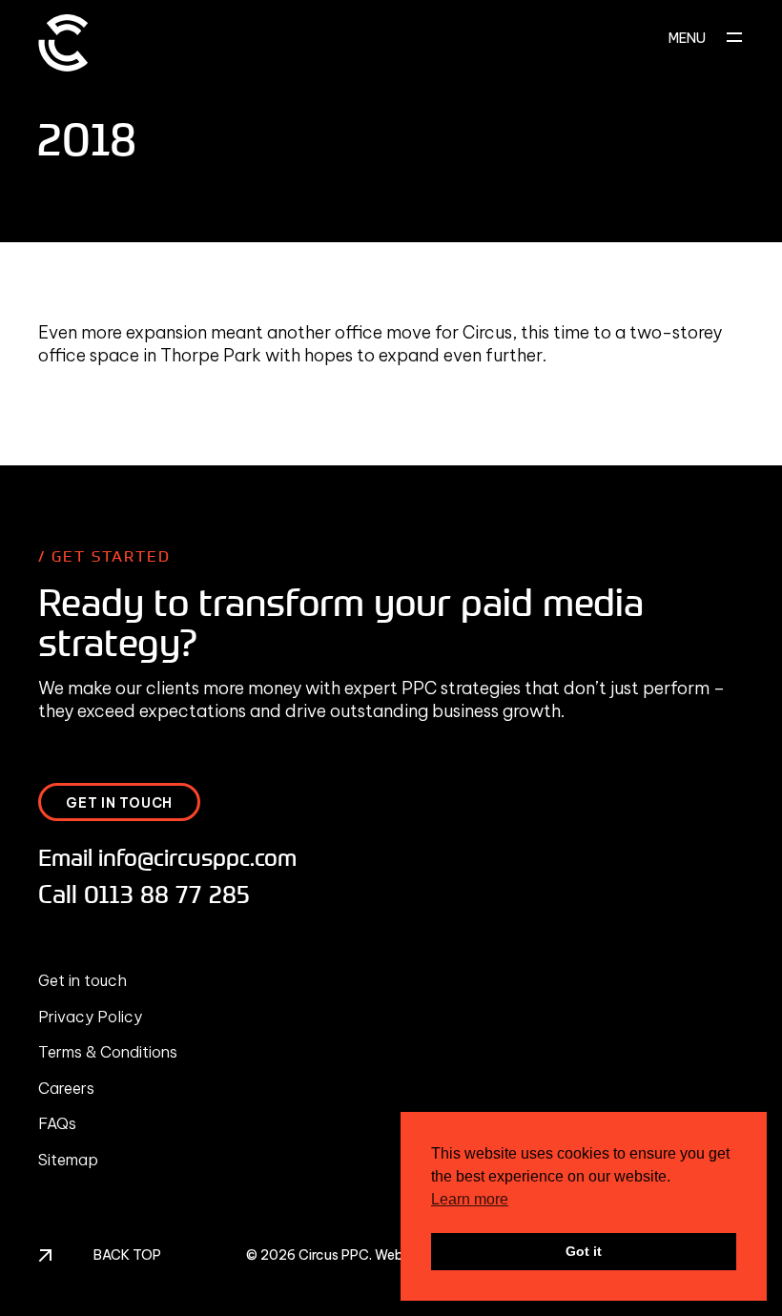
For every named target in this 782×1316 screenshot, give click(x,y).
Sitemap (68, 1159)
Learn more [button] (469, 1199)
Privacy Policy (90, 1016)
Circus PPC (333, 1255)
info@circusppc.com (197, 857)
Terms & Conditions (107, 1051)
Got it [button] (584, 1251)
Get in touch (82, 980)
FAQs (57, 1123)
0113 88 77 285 (167, 893)
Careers (66, 1088)
